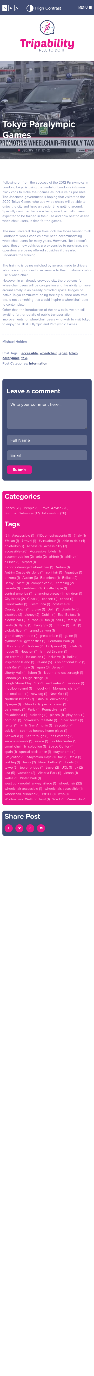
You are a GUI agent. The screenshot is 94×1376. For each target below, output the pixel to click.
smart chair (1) (15, 746)
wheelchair (48, 353)
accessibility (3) (55, 546)
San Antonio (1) (40, 725)
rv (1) (23, 725)
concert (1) (49, 598)
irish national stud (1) (69, 662)
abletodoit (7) (14, 546)
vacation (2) (26, 772)
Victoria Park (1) (49, 772)
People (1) (31, 508)
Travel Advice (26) (54, 508)
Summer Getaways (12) (22, 513)
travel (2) (52, 767)
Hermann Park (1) (61, 641)
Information (38, 363)
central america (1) (18, 593)
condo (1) (66, 598)
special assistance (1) (35, 751)
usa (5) (10, 772)
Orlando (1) (31, 704)
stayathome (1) (64, 751)
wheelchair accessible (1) (23, 788)
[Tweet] (19, 828)
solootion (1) (37, 746)
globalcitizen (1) (16, 630)
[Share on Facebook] (9, 828)
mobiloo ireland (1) (18, 688)
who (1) (63, 793)
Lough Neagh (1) (35, 677)
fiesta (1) (11, 625)
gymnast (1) (13, 641)
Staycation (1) (15, 757)
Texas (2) (29, 762)
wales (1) (11, 778)
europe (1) (35, 619)
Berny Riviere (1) (17, 583)
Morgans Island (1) (67, 688)
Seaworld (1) (14, 735)
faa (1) (49, 619)
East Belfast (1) (69, 614)
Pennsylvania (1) (54, 709)
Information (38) (54, 513)
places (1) (57, 714)
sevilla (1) (41, 741)
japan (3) (43, 667)
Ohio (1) (42, 699)
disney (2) (32, 614)
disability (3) (71, 609)
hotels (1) (75, 646)
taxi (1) (62, 757)
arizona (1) (12, 577)
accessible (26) (16, 551)
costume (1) (61, 604)
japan (63, 353)
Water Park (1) (30, 778)
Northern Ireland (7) (19, 699)
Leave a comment (33, 391)
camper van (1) (42, 583)
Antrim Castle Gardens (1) (24, 572)
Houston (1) (28, 651)
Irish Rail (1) (13, 667)
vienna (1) (71, 772)
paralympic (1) (15, 709)
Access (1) (34, 546)
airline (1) (72, 556)
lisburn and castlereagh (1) (63, 672)
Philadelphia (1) (16, 714)
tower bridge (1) (31, 767)
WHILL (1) (49, 793)
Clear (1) (33, 598)
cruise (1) (38, 609)
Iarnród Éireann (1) (53, 651)
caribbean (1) (32, 588)
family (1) (74, 619)
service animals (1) (18, 741)
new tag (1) (39, 693)
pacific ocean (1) (54, 704)
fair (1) (60, 619)
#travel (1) (28, 540)
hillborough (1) (15, 646)
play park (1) (75, 714)
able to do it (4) (73, 540)
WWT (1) (58, 799)
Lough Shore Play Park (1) (24, 683)
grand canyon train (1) (21, 635)
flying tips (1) (43, 625)
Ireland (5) (44, 662)
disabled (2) (13, 614)
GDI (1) (76, 625)
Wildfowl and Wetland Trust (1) (27, 799)
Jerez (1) (58, 667)
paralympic (11, 357)
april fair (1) (54, 572)
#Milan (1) (12, 540)
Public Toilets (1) (71, 720)
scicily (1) (11, 730)
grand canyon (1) (42, 630)
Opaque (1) (13, 704)
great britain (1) (51, 635)
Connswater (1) (16, 604)
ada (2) (41, 556)
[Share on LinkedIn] (30, 828)
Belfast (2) (69, 577)
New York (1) (59, 693)
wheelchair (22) (70, 783)
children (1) (74, 593)
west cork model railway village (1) (30, 783)
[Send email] (41, 828)
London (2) (13, 677)
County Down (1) (17, 609)
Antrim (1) (63, 567)
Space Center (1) (61, 746)
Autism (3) (30, 577)
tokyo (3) (11, 767)
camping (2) (65, 583)
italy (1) (29, 667)
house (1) (11, 651)
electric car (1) (15, 619)
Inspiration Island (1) (19, 662)
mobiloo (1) (76, 683)
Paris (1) (34, 709)
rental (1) (11, 725)
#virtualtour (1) (49, 540)
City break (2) (15, 598)
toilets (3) (72, 762)
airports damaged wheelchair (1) (29, 567)
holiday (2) (36, 646)
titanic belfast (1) (50, 762)
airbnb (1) (56, 556)
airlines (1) (12, 561)
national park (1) (16, 693)
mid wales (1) (56, 683)
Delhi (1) (53, 609)
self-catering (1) (62, 735)
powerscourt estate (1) (40, 720)
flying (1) (25, 625)
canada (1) (12, 588)
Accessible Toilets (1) (45, 551)
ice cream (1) (14, 656)
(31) (7, 535)
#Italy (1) (80, 535)
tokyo (73, 353)
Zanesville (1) (77, 799)
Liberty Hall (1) (15, 672)
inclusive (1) (56, 656)
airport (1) (29, 561)
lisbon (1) (34, 672)
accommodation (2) (19, 556)
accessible (29, 353)
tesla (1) (75, 757)
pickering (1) (38, 714)
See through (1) (37, 735)
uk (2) (78, 767)
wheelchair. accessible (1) (64, 788)
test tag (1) (12, 762)
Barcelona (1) (50, 577)
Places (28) (13, 508)
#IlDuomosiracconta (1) (54, 535)
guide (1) (71, 635)
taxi (24, 357)
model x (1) (42, 688)
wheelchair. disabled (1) (22, 793)
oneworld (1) (59, 699)
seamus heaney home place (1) (43, 730)
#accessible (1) (23, 535)
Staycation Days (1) (41, 757)
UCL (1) (66, 767)
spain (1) (11, 751)
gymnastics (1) (34, 641)
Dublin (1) (48, 614)
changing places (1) (49, 593)
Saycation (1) (64, 725)
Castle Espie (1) (55, 588)
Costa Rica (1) (40, 604)
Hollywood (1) (56, 646)
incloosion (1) (35, 656)
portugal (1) (13, 720)
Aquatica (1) (73, 572)
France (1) (61, 625)
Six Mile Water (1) (63, 741)
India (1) (73, 656)
